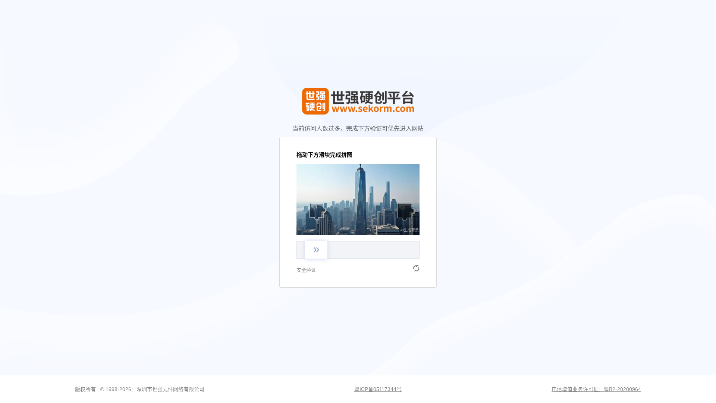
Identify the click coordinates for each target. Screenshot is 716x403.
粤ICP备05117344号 (378, 389)
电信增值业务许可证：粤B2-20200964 (596, 389)
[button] (416, 268)
